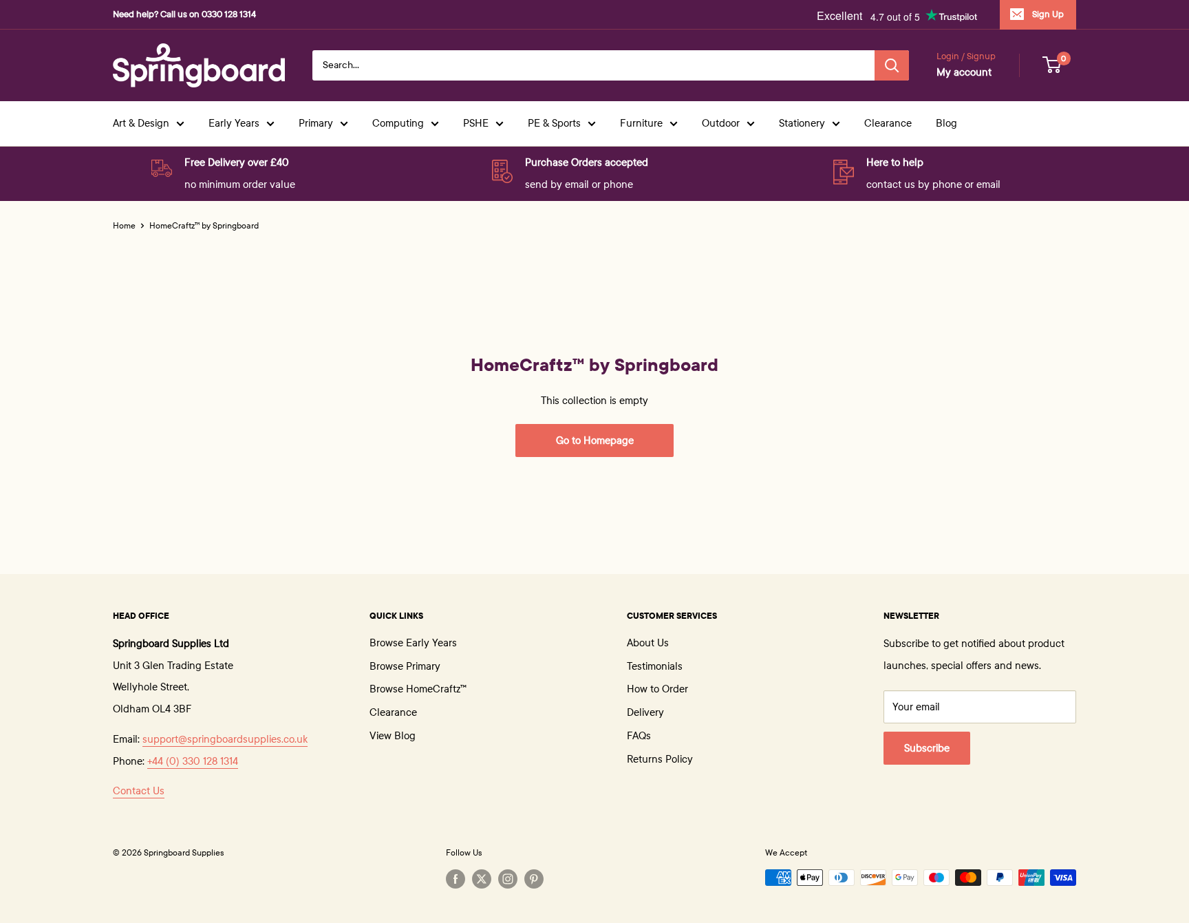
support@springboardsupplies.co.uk (225, 739)
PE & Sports (554, 123)
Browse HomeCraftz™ (418, 689)
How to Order (657, 689)
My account (964, 72)
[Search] (892, 65)
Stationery (802, 123)
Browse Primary (404, 666)
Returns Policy (660, 759)
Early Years (233, 123)
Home (124, 226)
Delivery (645, 712)
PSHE (476, 123)
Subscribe (927, 748)
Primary (316, 123)
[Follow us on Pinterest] (534, 879)
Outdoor (721, 123)
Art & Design (141, 123)
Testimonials (655, 666)
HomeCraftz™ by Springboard (204, 226)
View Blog (392, 736)
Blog (946, 123)
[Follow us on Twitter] (481, 879)
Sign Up (1048, 14)
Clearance (888, 123)
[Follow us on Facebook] (455, 879)
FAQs (639, 736)
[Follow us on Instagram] (507, 879)
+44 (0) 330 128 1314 (192, 761)
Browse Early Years (413, 643)
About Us (648, 643)
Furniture (641, 123)
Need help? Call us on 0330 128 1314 (184, 14)
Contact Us (138, 791)
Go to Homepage (595, 440)
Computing (398, 123)
